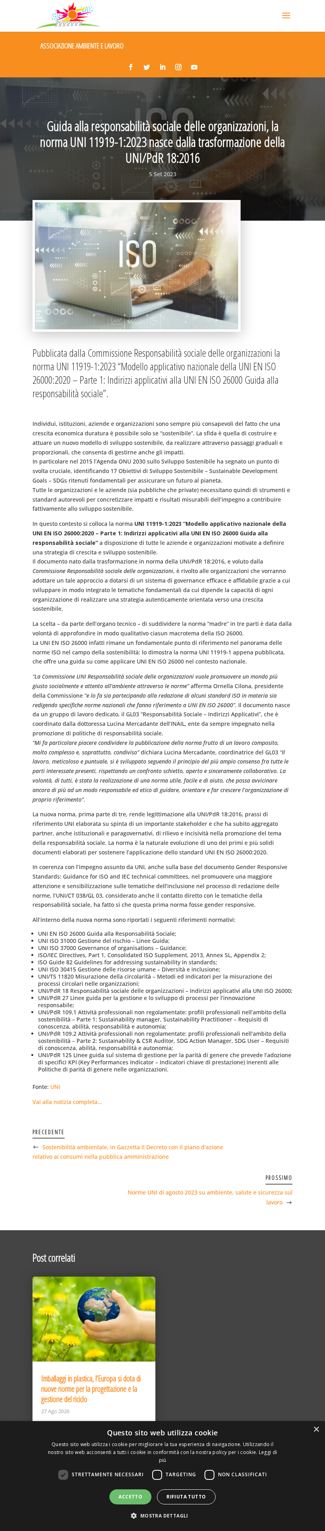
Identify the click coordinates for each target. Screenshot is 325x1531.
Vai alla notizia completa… (67, 1102)
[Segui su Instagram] (178, 67)
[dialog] (162, 1476)
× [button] (316, 1430)
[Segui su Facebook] (130, 67)
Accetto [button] (130, 1496)
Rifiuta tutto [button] (186, 1496)
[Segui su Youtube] (194, 67)
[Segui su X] (146, 67)
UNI (55, 1087)
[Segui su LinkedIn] (162, 67)
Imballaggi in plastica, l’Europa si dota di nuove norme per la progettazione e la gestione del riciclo (91, 1388)
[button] (162, 1515)
